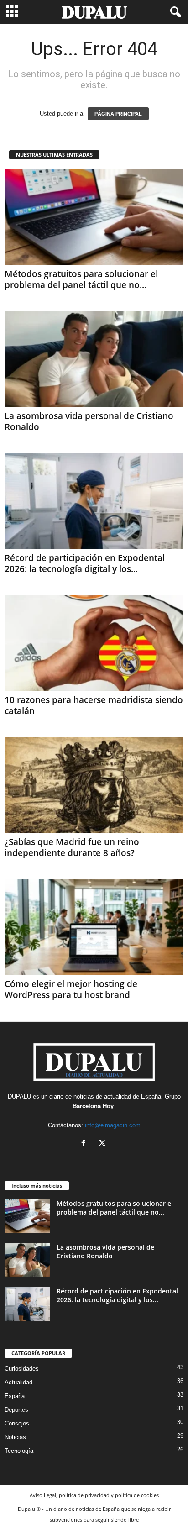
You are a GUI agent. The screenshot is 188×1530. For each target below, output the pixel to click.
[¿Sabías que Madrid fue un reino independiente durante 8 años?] (94, 785)
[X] (103, 1144)
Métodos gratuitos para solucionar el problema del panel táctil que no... (81, 279)
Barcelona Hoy (93, 1106)
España (151, 1096)
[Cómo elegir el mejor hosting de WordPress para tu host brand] (94, 927)
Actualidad (18, 1382)
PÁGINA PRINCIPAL (118, 113)
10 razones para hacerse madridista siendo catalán (94, 705)
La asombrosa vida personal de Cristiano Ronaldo (89, 421)
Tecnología (19, 1450)
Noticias (15, 1437)
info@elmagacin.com (113, 1125)
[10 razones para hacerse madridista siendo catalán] (94, 643)
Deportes (16, 1409)
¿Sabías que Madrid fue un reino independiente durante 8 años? (72, 847)
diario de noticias (71, 1096)
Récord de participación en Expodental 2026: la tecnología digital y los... (85, 563)
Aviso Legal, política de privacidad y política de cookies (94, 1495)
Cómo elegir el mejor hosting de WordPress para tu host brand (71, 989)
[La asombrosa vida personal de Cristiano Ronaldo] (94, 359)
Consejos (17, 1423)
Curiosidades (22, 1368)
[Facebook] (85, 1144)
